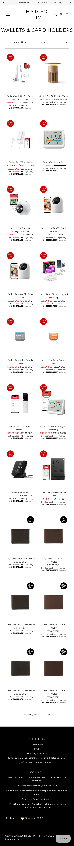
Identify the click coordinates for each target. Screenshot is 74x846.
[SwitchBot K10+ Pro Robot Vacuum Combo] (20, 72)
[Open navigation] (8, 14)
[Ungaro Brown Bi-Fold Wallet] (53, 535)
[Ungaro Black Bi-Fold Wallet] (20, 535)
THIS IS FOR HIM (37, 14)
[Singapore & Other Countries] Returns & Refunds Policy (37, 757)
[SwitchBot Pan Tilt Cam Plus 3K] (53, 204)
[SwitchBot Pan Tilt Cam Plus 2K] (20, 270)
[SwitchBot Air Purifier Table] (53, 72)
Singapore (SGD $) (34, 818)
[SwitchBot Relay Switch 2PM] (20, 336)
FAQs (37, 749)
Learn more (28, 108)
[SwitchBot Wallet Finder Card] (53, 469)
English (10, 818)
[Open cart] (67, 14)
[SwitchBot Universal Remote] (20, 402)
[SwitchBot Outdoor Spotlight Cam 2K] (20, 204)
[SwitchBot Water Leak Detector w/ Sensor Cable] (20, 138)
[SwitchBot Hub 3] (20, 469)
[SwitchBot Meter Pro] (53, 138)
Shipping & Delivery (37, 753)
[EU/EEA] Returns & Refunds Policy (37, 762)
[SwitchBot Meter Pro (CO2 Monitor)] (53, 402)
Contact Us (37, 744)
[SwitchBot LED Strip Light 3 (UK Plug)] (53, 270)
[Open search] (55, 14)
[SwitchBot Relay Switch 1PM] (53, 336)
